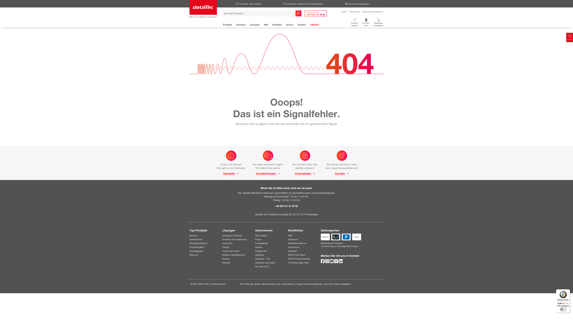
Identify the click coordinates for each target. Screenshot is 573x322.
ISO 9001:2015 (262, 266)
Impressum (293, 239)
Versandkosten (288, 284)
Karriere (344, 12)
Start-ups (194, 255)
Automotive (227, 243)
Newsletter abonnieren (265, 262)
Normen (225, 258)
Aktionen (193, 235)
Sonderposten (196, 239)
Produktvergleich (197, 247)
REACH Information (296, 255)
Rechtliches (295, 230)
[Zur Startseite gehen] (203, 8)
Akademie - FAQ (262, 258)
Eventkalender (261, 243)
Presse (258, 239)
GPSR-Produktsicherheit (299, 258)
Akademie (259, 255)
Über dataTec (261, 235)
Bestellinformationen (297, 243)
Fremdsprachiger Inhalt (298, 262)
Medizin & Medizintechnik (233, 255)
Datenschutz (293, 247)
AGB (290, 235)
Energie (225, 247)
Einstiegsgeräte (196, 251)
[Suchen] (298, 13)
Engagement (261, 251)
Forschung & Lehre (230, 251)
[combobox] (259, 13)
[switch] (563, 309)
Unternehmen (354, 12)
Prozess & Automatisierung (234, 239)
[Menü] (568, 291)
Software (226, 262)
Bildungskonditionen (199, 243)
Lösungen (228, 230)
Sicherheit (292, 251)
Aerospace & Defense (232, 235)
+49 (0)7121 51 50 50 (286, 206)
